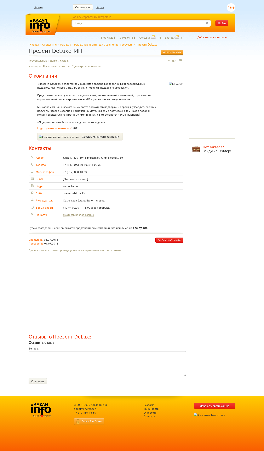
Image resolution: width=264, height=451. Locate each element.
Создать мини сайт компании (100, 136)
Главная (34, 44)
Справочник (82, 7)
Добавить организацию (212, 37)
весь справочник (172, 52)
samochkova (70, 186)
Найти (222, 23)
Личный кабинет (91, 421)
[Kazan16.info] (47, 410)
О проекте (150, 412)
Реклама (65, 44)
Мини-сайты (151, 408)
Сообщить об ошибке (169, 240)
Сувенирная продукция (118, 44)
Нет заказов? (217, 149)
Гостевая (149, 416)
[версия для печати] (180, 60)
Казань (38, 7)
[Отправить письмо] (75, 179)
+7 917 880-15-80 (85, 412)
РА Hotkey (89, 408)
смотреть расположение (78, 215)
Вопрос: (34, 348)
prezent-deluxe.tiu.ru (75, 193)
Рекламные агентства (87, 44)
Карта (100, 7)
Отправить (37, 381)
